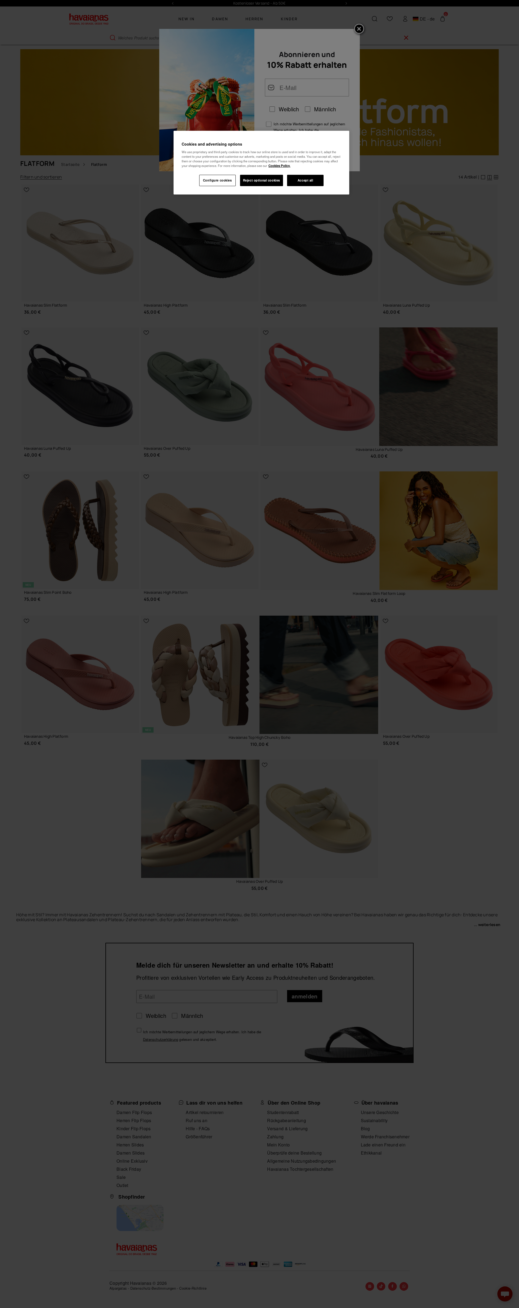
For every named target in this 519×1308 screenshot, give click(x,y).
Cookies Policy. (279, 165)
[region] (261, 162)
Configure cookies (217, 180)
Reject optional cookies (261, 180)
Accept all (305, 180)
